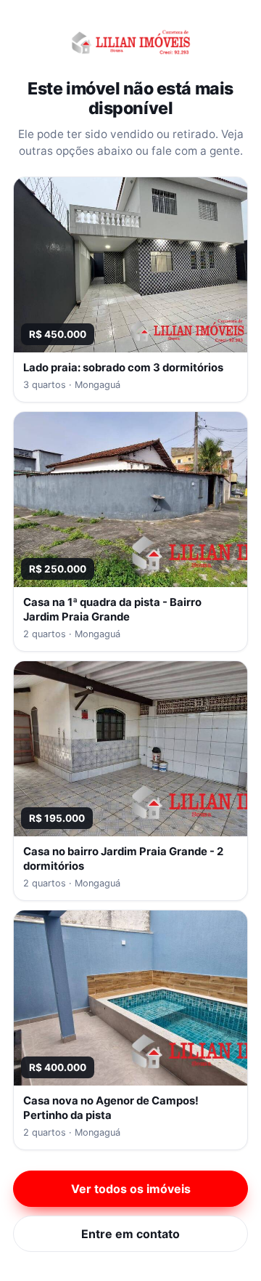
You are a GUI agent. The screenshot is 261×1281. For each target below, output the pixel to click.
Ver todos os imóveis (131, 1188)
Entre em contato (130, 1234)
